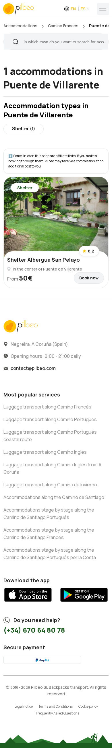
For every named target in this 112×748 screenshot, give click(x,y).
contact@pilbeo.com (33, 368)
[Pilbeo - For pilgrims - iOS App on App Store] (28, 604)
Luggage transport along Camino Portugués (50, 419)
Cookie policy (88, 706)
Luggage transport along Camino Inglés (45, 452)
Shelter (23, 128)
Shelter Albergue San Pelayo (43, 259)
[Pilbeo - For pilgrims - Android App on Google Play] (84, 604)
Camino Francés (63, 25)
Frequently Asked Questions (57, 713)
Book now (89, 278)
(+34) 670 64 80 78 (34, 630)
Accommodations (20, 25)
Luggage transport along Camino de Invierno (50, 484)
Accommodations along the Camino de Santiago (53, 497)
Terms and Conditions (55, 706)
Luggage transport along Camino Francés (47, 407)
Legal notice (23, 706)
